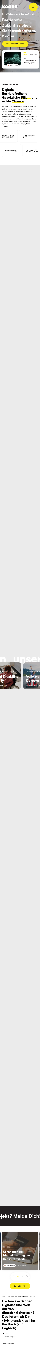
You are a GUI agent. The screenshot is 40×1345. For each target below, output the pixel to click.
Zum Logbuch (20, 1286)
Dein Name (6, 1333)
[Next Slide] (26, 1276)
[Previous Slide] (13, 1276)
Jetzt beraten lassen (15, 44)
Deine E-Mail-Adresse (8, 1343)
